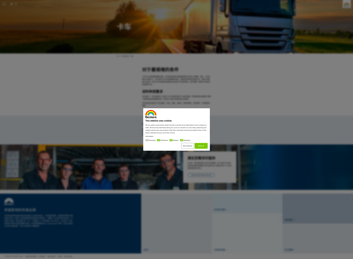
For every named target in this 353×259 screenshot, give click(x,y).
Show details (149, 136)
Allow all (201, 146)
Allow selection (187, 146)
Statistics (176, 140)
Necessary (152, 140)
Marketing (187, 140)
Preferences (164, 140)
